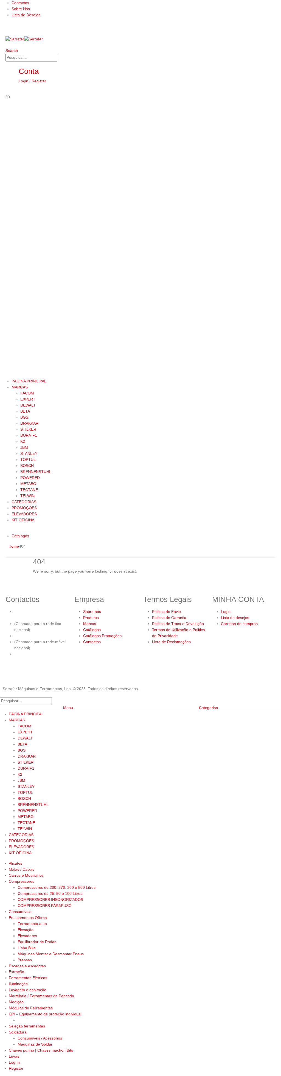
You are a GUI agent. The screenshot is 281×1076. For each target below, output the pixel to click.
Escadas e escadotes (27, 966)
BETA (25, 411)
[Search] (60, 57)
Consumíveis (20, 911)
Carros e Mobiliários (26, 875)
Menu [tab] (68, 707)
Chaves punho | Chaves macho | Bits (41, 1050)
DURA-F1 (28, 435)
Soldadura (18, 1032)
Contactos (20, 3)
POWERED (30, 477)
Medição (16, 1002)
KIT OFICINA (23, 520)
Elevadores (27, 936)
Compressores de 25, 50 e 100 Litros (50, 893)
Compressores (21, 881)
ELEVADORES (24, 514)
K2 (22, 441)
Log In (14, 1062)
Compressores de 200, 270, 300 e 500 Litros (56, 887)
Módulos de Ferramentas (31, 1008)
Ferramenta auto (32, 923)
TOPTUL (28, 459)
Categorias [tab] (208, 707)
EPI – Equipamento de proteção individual (45, 1014)
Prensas (25, 960)
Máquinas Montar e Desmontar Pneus (51, 954)
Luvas (14, 1056)
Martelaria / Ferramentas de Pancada (41, 996)
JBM (24, 447)
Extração (16, 971)
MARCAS (20, 387)
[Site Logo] (24, 39)
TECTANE (29, 489)
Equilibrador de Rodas (37, 942)
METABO (28, 483)
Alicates (15, 863)
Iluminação (18, 984)
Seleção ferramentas (27, 1026)
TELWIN (27, 496)
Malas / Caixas (21, 869)
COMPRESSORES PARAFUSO (45, 905)
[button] (11, 50)
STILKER (28, 429)
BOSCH (27, 465)
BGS (24, 417)
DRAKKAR (29, 423)
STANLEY (28, 453)
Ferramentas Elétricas (28, 978)
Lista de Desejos (26, 15)
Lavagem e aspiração (27, 990)
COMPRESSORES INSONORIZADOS (50, 899)
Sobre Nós (21, 9)
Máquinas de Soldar (35, 1044)
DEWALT (28, 405)
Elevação (25, 930)
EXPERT (27, 399)
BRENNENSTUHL (35, 471)
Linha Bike (27, 948)
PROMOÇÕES (24, 508)
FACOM (27, 393)
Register (16, 1068)
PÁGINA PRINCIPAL (29, 381)
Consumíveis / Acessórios (40, 1038)
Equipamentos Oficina (28, 917)
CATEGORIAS (24, 502)
